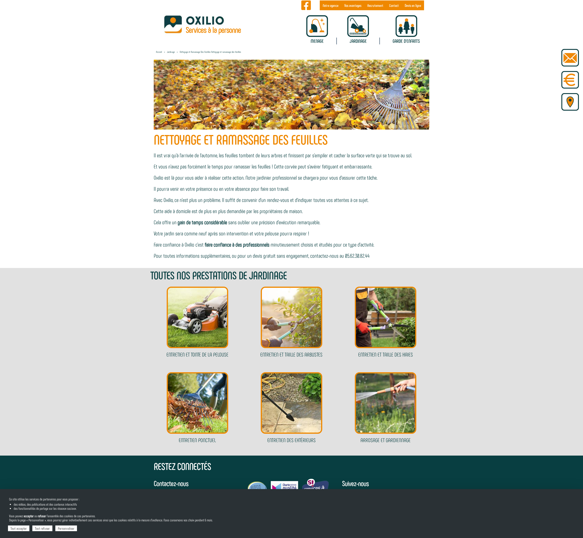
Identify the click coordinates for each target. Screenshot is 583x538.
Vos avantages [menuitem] (352, 5)
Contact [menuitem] (394, 5)
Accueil (159, 51)
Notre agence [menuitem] (330, 5)
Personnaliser (66, 528)
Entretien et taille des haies (385, 354)
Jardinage (358, 41)
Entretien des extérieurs (291, 440)
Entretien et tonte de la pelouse (197, 354)
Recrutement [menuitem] (375, 5)
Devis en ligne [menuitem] (413, 5)
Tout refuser (42, 528)
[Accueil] (197, 24)
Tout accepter (18, 528)
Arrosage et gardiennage (386, 440)
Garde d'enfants (406, 41)
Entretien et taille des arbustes (291, 354)
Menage (317, 41)
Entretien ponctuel (197, 440)
